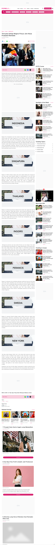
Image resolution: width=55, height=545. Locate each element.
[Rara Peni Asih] (3, 406)
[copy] (33, 70)
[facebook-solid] (28, 70)
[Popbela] (6, 8)
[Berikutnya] (35, 415)
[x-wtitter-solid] (30, 70)
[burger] (52, 8)
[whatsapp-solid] (25, 70)
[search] (42, 8)
